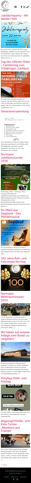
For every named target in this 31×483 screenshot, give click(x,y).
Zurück (4, 465)
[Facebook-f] (14, 479)
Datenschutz (14, 477)
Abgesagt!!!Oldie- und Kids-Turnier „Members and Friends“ (15, 426)
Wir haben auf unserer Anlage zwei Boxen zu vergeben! (15, 335)
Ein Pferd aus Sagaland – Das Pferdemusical (11, 213)
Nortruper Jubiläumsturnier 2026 (12, 158)
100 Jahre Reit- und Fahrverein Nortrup (14, 260)
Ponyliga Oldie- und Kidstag (14, 379)
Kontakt (6, 477)
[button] (15, 7)
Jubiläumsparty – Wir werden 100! (14, 17)
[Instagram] (17, 479)
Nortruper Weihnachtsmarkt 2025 (12, 297)
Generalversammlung (15, 111)
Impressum (23, 477)
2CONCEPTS (19, 473)
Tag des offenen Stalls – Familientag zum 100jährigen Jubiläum (15, 65)
